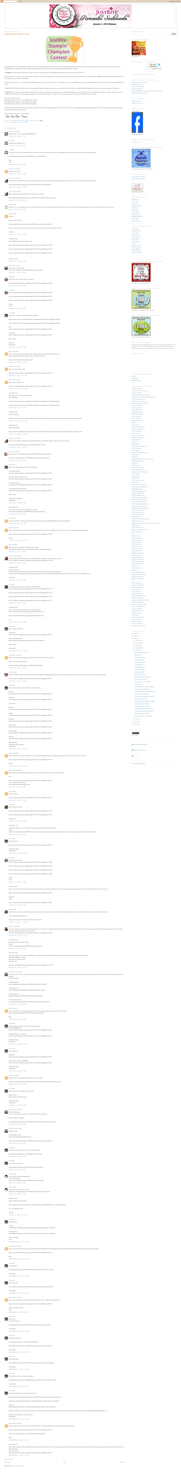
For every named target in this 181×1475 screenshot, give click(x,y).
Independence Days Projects (139, 472)
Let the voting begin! (140, 657)
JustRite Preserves (136, 516)
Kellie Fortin (135, 210)
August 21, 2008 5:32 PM (17, 834)
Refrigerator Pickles (137, 578)
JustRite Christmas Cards (138, 499)
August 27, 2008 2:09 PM (17, 1084)
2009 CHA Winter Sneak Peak (139, 395)
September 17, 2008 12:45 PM (19, 1455)
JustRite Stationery (136, 527)
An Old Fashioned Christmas (139, 403)
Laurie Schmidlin (136, 248)
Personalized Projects (137, 572)
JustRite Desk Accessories (138, 506)
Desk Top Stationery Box (141, 699)
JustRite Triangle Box (137, 89)
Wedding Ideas (135, 621)
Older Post (122, 1462)
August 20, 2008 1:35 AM (17, 514)
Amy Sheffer (135, 229)
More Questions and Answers (142, 713)
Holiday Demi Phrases (137, 470)
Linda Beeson (12, 1075)
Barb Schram (135, 199)
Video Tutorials (136, 619)
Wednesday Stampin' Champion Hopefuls (145, 691)
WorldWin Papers (136, 380)
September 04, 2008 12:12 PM (19, 1419)
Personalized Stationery (138, 574)
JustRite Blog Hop (136, 489)
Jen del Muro (135, 474)
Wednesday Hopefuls (140, 662)
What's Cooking (136, 623)
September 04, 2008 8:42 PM (19, 1440)
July (136, 719)
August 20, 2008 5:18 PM (17, 563)
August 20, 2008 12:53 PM (18, 540)
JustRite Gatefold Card (137, 84)
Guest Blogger (135, 465)
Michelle (11, 909)
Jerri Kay (134, 243)
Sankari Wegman (136, 583)
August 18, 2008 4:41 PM (17, 308)
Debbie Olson (135, 203)
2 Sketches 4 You (136, 388)
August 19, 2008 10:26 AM (18, 421)
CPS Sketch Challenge (137, 438)
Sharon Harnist (135, 218)
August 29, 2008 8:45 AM (17, 1183)
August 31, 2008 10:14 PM (18, 1215)
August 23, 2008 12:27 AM (18, 935)
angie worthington (13, 556)
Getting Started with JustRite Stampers (141, 459)
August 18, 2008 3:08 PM (17, 285)
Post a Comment (9, 1459)
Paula (10, 277)
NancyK (11, 791)
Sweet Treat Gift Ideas (137, 606)
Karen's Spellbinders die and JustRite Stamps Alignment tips (147, 91)
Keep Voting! (138, 655)
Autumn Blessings (136, 412)
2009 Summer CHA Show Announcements (142, 397)
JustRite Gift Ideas (136, 512)
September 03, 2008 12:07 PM (19, 1352)
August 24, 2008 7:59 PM (17, 948)
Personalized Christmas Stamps (140, 93)
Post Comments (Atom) (17, 1466)
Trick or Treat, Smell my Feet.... (142, 689)
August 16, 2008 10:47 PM (18, 187)
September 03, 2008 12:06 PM (19, 1331)
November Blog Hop (137, 561)
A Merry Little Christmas (138, 401)
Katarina (11, 204)
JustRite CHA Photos (137, 495)
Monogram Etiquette (137, 557)
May (136, 724)
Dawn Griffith (135, 440)
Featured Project (136, 448)
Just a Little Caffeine (137, 480)
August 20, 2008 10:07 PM (18, 651)
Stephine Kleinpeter (14, 972)
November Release (136, 563)
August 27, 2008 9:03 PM (17, 1124)
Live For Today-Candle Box (142, 694)
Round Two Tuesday (140, 669)
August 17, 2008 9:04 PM (17, 261)
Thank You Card (136, 608)
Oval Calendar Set (136, 568)
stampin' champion (136, 602)
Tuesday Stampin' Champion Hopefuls (144, 696)
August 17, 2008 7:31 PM (17, 234)
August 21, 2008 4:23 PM (17, 821)
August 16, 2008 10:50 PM (18, 200)
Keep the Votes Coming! (141, 679)
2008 (135, 638)
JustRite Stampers (136, 101)
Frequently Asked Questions (139, 452)
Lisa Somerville (13, 265)
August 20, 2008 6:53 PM (17, 580)
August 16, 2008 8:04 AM (17, 164)
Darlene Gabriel (13, 926)
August (137, 650)
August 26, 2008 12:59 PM (18, 1044)
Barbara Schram (136, 416)
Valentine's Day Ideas (137, 617)
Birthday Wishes (136, 420)
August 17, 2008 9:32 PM (17, 272)
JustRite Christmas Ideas (138, 502)
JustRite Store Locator (137, 103)
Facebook (134, 442)
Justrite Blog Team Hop (138, 491)
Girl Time (134, 463)
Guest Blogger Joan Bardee (142, 652)
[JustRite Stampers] (137, 132)
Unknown (11, 214)
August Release (136, 410)
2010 (135, 633)
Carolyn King (135, 233)
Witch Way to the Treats (138, 625)
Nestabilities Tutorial (137, 559)
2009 (135, 636)
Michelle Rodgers (136, 250)
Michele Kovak (136, 551)
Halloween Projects (137, 467)
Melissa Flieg (12, 351)
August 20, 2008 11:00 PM (18, 668)
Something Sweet (136, 593)
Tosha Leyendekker (137, 252)
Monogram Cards (136, 555)
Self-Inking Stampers (137, 587)
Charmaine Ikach (136, 235)
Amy (10, 140)
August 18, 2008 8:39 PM (17, 347)
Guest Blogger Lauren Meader (142, 706)
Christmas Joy (135, 433)
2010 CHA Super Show (137, 399)
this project (15, 207)
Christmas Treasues (136, 435)
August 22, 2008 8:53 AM (17, 905)
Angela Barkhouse (136, 231)
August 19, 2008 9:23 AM (17, 407)
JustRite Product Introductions (139, 519)
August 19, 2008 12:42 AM (18, 388)
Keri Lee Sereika (13, 131)
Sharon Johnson (136, 221)
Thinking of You (136, 613)
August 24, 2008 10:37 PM (18, 967)
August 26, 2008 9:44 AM (17, 1019)
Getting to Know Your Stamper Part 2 (144, 711)
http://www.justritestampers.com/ (164, 348)
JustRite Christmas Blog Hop (139, 497)
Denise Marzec (135, 239)
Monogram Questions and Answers (143, 716)
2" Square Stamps (136, 393)
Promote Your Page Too (137, 134)
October (137, 645)
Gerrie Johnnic (12, 451)
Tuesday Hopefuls (139, 667)
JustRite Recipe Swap (137, 521)
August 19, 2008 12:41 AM (18, 375)
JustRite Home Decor (137, 514)
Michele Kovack (13, 169)
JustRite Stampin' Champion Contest (144, 708)
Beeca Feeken (135, 418)
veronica (11, 1174)
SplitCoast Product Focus (138, 595)
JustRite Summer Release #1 (139, 529)
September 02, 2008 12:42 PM (19, 1293)
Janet (10, 584)
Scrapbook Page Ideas (137, 585)
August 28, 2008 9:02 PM (17, 1169)
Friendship (134, 455)
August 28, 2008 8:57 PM (17, 1156)
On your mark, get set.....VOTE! (142, 682)
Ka (132, 534)
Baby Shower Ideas (136, 414)
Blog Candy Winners (137, 427)
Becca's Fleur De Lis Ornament (139, 82)
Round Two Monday (140, 674)
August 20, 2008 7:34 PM (17, 622)
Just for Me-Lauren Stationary (142, 704)
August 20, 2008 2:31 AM (17, 523)
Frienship (134, 457)
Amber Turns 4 (138, 684)
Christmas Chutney (137, 429)
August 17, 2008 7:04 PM (17, 209)
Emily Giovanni (136, 241)
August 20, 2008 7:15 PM (17, 603)
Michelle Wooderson (137, 216)
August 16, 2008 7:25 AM (17, 136)
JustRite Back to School (138, 484)
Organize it (134, 566)
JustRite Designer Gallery (138, 178)
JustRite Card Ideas (137, 493)
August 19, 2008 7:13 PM (17, 460)
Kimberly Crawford (136, 246)
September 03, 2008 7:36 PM (19, 1386)
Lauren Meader (135, 212)
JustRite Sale (135, 525)
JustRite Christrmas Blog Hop (139, 504)
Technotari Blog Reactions (138, 763)
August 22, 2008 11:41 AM (18, 922)
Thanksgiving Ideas (137, 610)
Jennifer (11, 518)
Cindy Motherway (136, 237)
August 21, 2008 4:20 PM (17, 800)
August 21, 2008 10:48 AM (18, 766)
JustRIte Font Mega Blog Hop (139, 508)
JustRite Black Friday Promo (139, 487)
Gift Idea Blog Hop (136, 461)
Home (64, 1462)
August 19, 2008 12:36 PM (18, 447)
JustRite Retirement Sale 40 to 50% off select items (145, 523)
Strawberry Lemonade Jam (138, 604)
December (138, 640)
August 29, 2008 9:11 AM (17, 1194)
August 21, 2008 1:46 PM (17, 787)
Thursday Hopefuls (139, 660)
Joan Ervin (11, 672)
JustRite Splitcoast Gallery (138, 176)
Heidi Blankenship (13, 655)
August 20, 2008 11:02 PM (18, 681)
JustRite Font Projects (137, 510)
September (138, 648)
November (138, 643)
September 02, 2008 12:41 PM (19, 1276)
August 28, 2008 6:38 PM (17, 1143)
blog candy (23, 122)
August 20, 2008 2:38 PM (17, 551)
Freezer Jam (135, 450)
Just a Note (134, 482)
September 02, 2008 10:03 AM (19, 1259)
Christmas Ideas (136, 431)
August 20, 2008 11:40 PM (18, 749)
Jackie (10, 313)
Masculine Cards (136, 546)
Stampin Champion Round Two (143, 677)
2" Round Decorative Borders (139, 390)
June (136, 721)
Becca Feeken (135, 201)
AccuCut (134, 376)
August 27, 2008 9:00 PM (17, 1105)
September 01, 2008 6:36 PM (19, 1242)
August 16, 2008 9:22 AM (17, 174)
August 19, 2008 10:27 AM (18, 434)
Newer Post (7, 1462)
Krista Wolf (12, 545)
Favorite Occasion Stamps (138, 446)
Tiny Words (135, 615)
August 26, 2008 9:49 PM (17, 1071)
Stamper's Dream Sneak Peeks (139, 600)
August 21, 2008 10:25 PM (18, 853)
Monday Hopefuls (139, 672)
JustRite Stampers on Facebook (137, 142)
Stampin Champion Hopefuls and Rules (145, 701)
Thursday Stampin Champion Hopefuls (145, 686)
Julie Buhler (135, 478)
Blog (133, 422)
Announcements (14, 122)
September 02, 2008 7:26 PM (19, 1312)
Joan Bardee (135, 476)
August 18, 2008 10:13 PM (18, 362)
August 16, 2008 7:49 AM (17, 145)
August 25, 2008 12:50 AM (18, 1004)
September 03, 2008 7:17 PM (19, 1369)
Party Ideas (134, 570)
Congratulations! (139, 664)
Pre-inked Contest (136, 576)
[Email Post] (41, 120)
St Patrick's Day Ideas (137, 598)
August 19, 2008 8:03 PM (17, 503)
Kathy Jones (135, 208)
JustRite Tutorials (136, 531)
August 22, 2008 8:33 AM (17, 882)
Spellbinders (135, 378)
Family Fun (135, 444)
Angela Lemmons (13, 178)
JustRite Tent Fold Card (138, 86)
